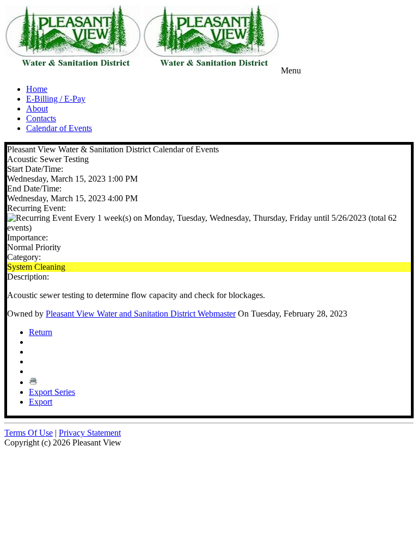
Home (36, 89)
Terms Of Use (28, 432)
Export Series (52, 392)
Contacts (41, 118)
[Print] (33, 382)
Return (40, 332)
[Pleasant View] (72, 70)
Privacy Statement (90, 432)
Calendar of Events (59, 128)
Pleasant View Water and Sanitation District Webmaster (141, 313)
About (37, 108)
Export (40, 401)
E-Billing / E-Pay (55, 98)
